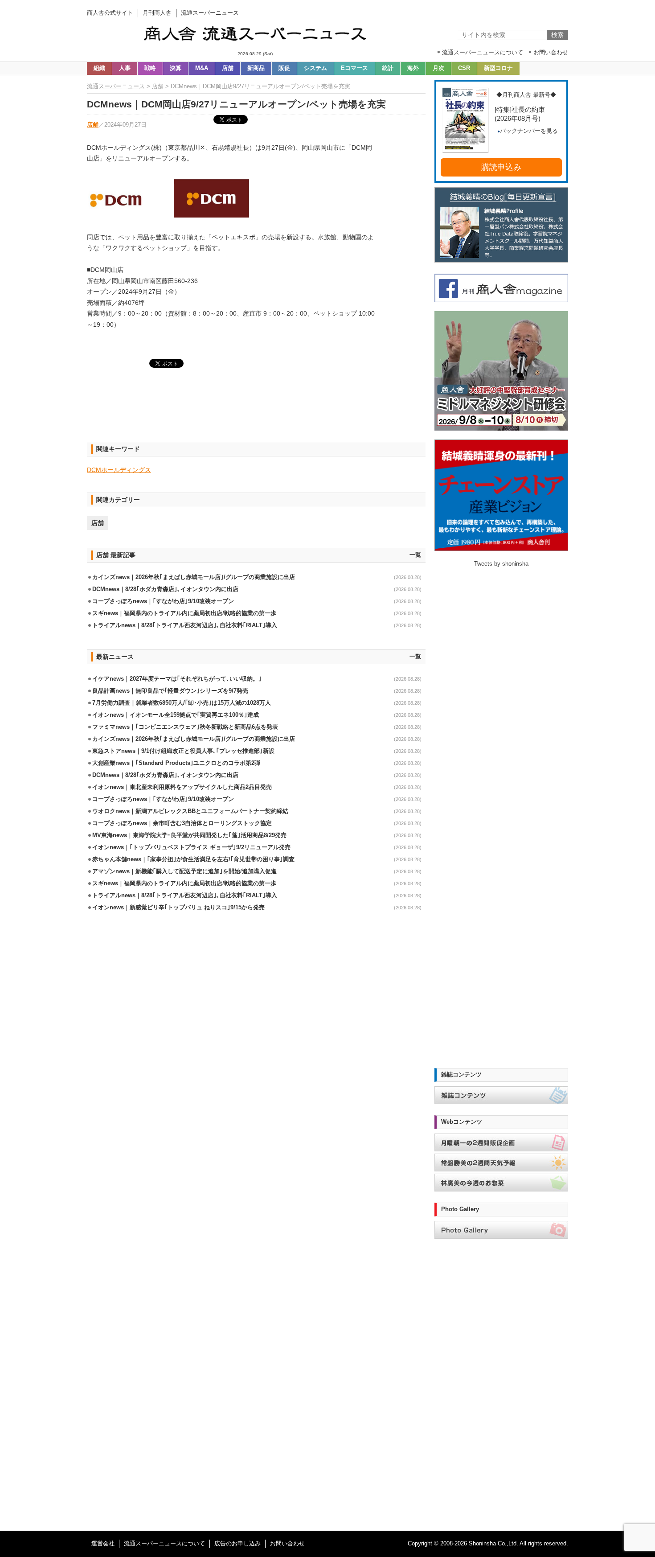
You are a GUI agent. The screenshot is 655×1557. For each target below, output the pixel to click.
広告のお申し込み (237, 1544)
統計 (387, 68)
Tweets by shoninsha (501, 564)
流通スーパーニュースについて (164, 1544)
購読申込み (501, 167)
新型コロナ (498, 68)
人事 (125, 68)
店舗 (227, 68)
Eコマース (354, 68)
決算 (175, 68)
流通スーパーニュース (116, 86)
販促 (284, 68)
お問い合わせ (287, 1544)
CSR (464, 68)
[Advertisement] (256, 410)
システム (315, 68)
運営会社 (103, 1544)
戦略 (150, 68)
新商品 (256, 68)
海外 (413, 68)
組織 (99, 68)
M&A (201, 68)
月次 (438, 68)
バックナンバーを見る (529, 131)
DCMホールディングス (119, 469)
